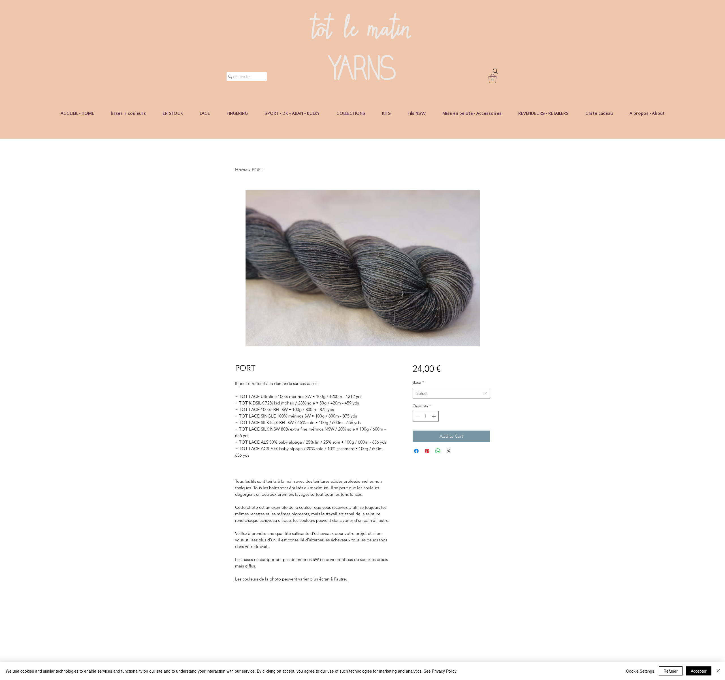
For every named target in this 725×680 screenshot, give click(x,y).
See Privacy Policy (440, 671)
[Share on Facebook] (416, 451)
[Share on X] (448, 451)
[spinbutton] (426, 416)
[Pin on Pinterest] (427, 451)
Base (418, 382)
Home (241, 169)
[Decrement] (417, 416)
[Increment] (434, 416)
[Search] (495, 71)
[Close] (718, 670)
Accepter (699, 671)
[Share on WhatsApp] (437, 451)
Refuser (671, 671)
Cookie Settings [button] (640, 671)
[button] (492, 78)
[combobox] (451, 393)
